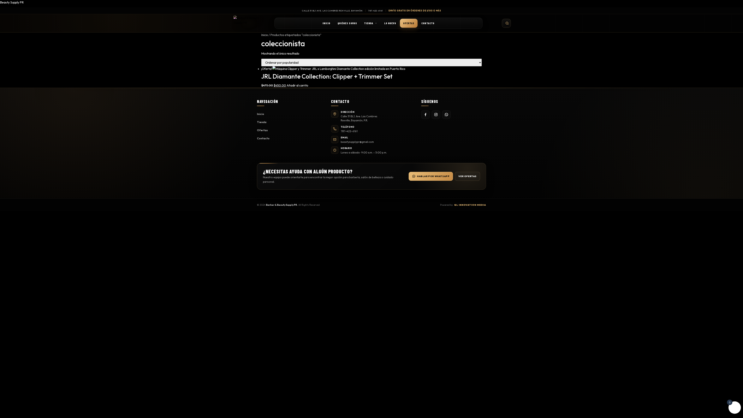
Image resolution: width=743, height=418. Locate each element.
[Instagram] (436, 114)
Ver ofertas (467, 176)
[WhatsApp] (446, 114)
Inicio (326, 23)
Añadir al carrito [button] (297, 85)
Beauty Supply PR (12, 2)
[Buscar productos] (506, 23)
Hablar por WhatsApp (433, 176)
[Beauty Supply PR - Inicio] (249, 23)
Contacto (427, 23)
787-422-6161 (375, 10)
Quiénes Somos (347, 23)
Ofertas (408, 23)
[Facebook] (425, 114)
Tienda (368, 23)
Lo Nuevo (390, 23)
